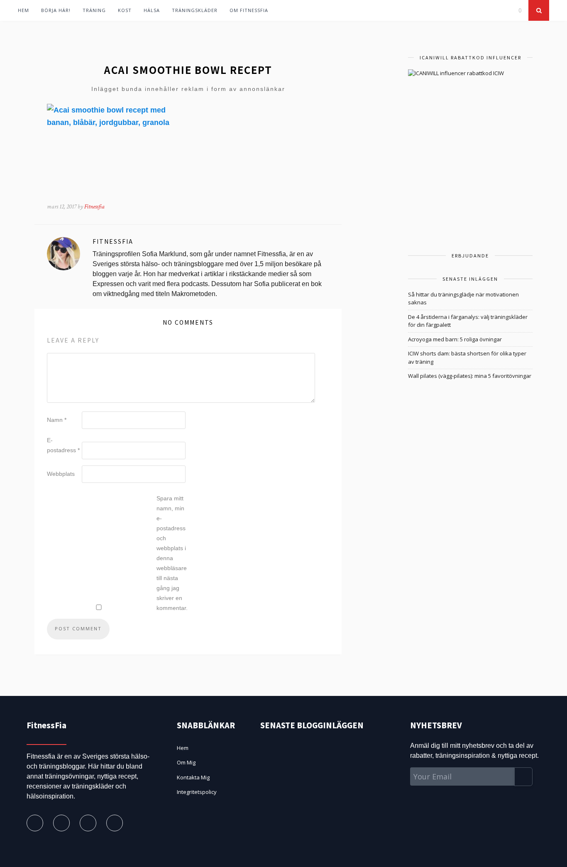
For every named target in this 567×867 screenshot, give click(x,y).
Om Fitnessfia (249, 10)
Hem (23, 10)
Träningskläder (195, 10)
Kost (125, 10)
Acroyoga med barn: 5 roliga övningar (455, 339)
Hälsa (152, 10)
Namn (56, 419)
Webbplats (61, 473)
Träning (94, 10)
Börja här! (56, 10)
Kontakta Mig (193, 777)
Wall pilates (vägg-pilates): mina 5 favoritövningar (469, 376)
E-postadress (63, 445)
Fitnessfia (94, 207)
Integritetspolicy (197, 792)
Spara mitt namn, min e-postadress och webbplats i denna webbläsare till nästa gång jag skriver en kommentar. (172, 553)
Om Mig (186, 762)
